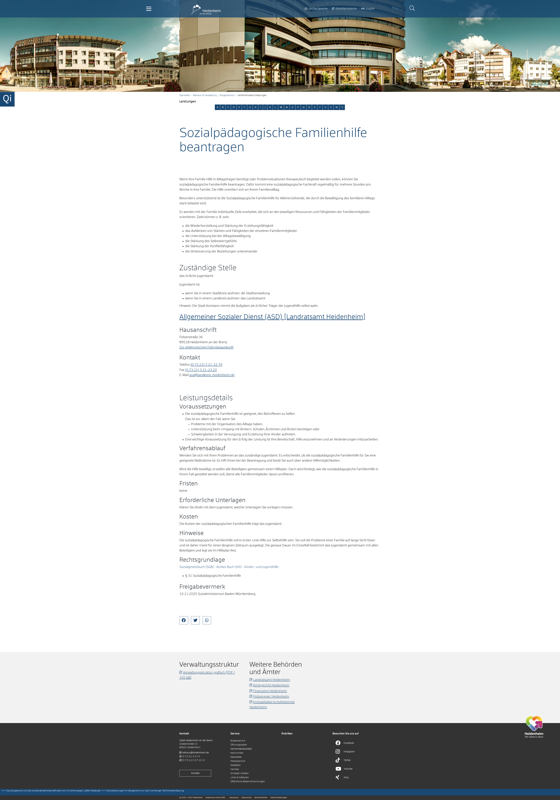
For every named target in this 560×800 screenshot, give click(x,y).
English (370, 8)
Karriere (234, 769)
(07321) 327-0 (191, 756)
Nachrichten (237, 753)
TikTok (347, 760)
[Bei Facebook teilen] (183, 620)
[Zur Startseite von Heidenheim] (206, 8)
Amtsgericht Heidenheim (271, 685)
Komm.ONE (220, 798)
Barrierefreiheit (261, 798)
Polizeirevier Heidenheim (271, 696)
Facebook (349, 743)
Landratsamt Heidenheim (271, 680)
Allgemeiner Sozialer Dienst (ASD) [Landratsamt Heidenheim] (272, 317)
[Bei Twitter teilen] (195, 620)
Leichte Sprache (318, 8)
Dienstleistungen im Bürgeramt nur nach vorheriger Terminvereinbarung (145, 791)
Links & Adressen (239, 777)
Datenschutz (247, 798)
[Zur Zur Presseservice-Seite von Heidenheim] (534, 727)
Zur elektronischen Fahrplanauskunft (206, 347)
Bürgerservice (227, 95)
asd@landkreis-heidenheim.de (212, 375)
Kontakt (195, 773)
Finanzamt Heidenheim (270, 691)
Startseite (184, 95)
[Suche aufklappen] (412, 8)
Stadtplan (235, 765)
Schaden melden (239, 773)
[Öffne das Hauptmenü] (148, 8)
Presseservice (237, 761)
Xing (346, 777)
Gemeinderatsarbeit (241, 749)
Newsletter (236, 757)
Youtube (348, 769)
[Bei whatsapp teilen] (207, 620)
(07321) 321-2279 (206, 364)
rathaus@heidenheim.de (195, 752)
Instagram (349, 751)
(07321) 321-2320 (201, 370)
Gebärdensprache (346, 8)
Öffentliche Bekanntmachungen (247, 781)
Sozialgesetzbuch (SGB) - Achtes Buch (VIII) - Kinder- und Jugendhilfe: (229, 567)
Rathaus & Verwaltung (205, 95)
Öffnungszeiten (238, 745)
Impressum (234, 798)
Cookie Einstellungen (278, 798)
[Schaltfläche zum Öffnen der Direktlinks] (7, 99)
